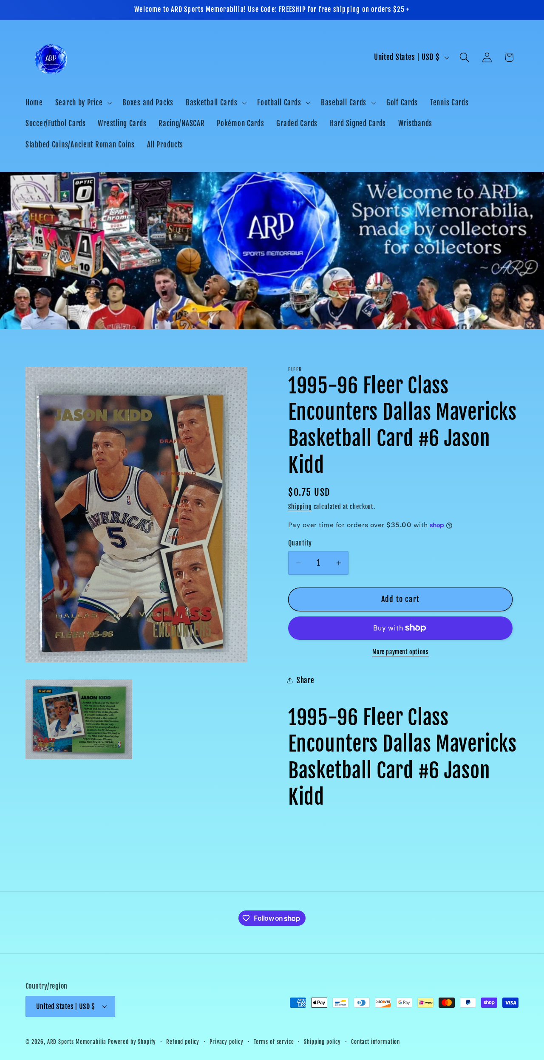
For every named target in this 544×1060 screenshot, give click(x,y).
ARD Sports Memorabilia (76, 1041)
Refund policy (182, 1041)
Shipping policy (322, 1041)
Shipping (300, 507)
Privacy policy (227, 1041)
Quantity (300, 543)
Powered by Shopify (132, 1041)
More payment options (400, 652)
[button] (82, 102)
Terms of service (274, 1041)
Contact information (375, 1041)
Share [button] (305, 680)
